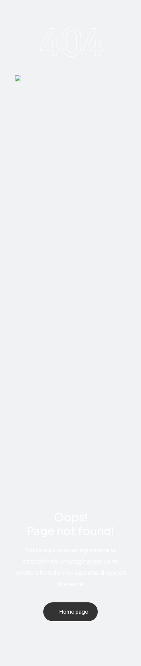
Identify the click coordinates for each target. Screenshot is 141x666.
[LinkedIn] (76, 638)
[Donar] (130, 638)
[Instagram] (95, 638)
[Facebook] (56, 638)
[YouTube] (37, 638)
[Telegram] (17, 638)
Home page (73, 611)
